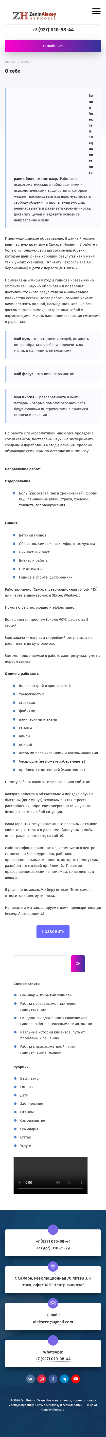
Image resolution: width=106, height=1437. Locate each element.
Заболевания (31, 1103)
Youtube (75, 1378)
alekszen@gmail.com (53, 1322)
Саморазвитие (32, 1120)
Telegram (64, 1378)
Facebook (53, 1378)
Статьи (25, 1137)
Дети (24, 1095)
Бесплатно (29, 1078)
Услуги (25, 1145)
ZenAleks (36, 12)
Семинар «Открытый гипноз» (45, 995)
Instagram (41, 1378)
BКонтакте (30, 1378)
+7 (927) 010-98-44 (53, 30)
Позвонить (53, 931)
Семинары (29, 1129)
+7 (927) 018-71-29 (53, 1248)
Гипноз (26, 1087)
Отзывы (27, 1112)
